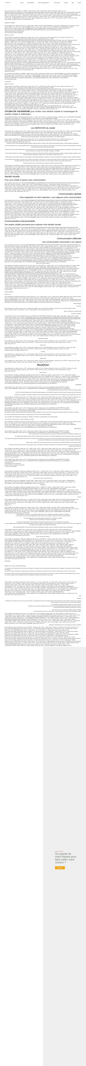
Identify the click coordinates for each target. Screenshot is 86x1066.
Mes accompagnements (43, 2)
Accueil (21, 2)
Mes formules (57, 2)
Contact (79, 2)
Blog (73, 2)
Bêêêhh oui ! (60, 867)
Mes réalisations (30, 2)
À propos (66, 2)
